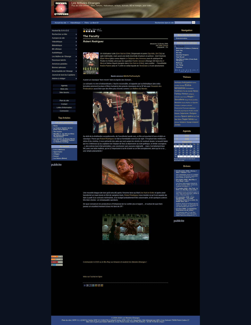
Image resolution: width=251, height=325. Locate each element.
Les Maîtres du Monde (138, 89)
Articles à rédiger (58, 79)
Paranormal (178, 108)
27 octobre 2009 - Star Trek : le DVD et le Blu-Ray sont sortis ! (187, 189)
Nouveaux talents (59, 60)
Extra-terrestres (181, 38)
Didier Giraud (163, 45)
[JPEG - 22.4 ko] (125, 189)
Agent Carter (57, 152)
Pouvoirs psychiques (181, 110)
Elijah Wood (105, 58)
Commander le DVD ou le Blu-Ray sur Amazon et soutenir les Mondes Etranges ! (115, 262)
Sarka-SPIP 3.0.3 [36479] (98, 320)
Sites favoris (64, 92)
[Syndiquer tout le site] (57, 259)
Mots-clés (64, 89)
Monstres (178, 102)
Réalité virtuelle (193, 110)
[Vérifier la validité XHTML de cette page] (57, 256)
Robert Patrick (105, 66)
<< (177, 136)
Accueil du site (60, 23)
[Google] (87, 286)
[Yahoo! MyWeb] (102, 286)
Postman (179, 67)
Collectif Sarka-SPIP (118, 320)
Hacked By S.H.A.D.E (60, 31)
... (192, 71)
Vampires (183, 122)
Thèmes (187, 77)
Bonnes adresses (59, 67)
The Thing (179, 65)
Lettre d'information (64, 108)
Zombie (178, 125)
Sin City (158, 54)
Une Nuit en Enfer (123, 54)
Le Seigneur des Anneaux (136, 58)
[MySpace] (90, 286)
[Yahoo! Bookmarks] (96, 286)
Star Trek (196, 116)
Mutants (184, 102)
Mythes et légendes (192, 102)
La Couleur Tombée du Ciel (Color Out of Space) (62, 128)
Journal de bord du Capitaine (63, 75)
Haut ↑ (162, 322)
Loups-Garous (183, 97)
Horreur (185, 94)
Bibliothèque (57, 45)
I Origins (56, 154)
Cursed (56, 156)
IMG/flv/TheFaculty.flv (131, 76)
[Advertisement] (62, 209)
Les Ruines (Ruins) (60, 158)
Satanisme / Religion (188, 113)
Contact (64, 104)
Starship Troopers (182, 55)
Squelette (137, 320)
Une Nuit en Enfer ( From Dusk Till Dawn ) (186, 59)
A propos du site (58, 38)
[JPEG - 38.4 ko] (125, 132)
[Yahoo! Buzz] (99, 286)
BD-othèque (57, 49)
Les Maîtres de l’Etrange (61, 56)
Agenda (64, 86)
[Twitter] (93, 286)
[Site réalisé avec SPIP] (57, 265)
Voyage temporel (192, 122)
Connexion (64, 111)
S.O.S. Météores (59, 149)
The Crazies (57, 131)
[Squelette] (57, 262)
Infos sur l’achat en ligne (92, 277)
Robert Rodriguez (107, 139)
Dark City (179, 50)
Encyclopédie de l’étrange (62, 71)
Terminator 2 (144, 66)
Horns (55, 126)
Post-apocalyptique (189, 108)
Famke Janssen (138, 61)
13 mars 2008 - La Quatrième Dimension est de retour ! (186, 209)
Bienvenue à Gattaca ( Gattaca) (187, 48)
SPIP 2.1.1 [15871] (79, 320)
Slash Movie (178, 116)
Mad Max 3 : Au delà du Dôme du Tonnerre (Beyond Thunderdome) (63, 135)
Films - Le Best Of (91, 23)
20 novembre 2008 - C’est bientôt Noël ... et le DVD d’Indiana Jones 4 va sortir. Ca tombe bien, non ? (187, 199)
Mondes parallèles (193, 99)
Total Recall (180, 57)
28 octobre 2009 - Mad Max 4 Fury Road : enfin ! (186, 180)
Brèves (186, 166)
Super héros (188, 119)
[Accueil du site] (61, 8)
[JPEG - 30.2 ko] (125, 244)
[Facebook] (84, 286)
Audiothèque (57, 53)
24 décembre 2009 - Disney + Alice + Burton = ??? (186, 171)
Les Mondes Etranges (85, 3)
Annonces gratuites (59, 64)
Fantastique (190, 88)
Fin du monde (187, 91)
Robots (177, 113)
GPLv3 (129, 320)
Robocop (179, 63)
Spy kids (151, 54)
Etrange (182, 85)
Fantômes (178, 91)
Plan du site (64, 101)
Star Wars (178, 119)
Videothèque (75, 23)
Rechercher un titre (59, 34)
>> (197, 136)
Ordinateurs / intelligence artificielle (183, 105)
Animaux (178, 82)
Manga (186, 99)
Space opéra (187, 116)
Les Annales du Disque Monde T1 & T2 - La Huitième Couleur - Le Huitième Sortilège (64, 140)
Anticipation (187, 82)
